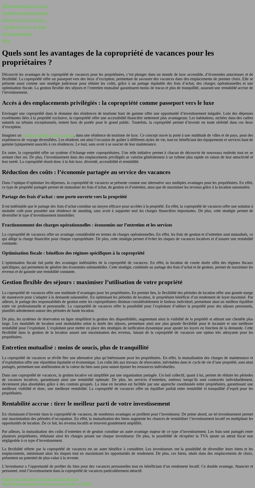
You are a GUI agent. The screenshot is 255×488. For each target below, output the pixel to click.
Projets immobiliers (17, 34)
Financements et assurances (23, 20)
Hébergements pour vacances (25, 6)
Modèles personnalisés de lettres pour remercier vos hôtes (47, 484)
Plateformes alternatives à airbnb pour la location (40, 479)
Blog (6, 41)
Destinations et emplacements (25, 13)
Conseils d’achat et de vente (24, 27)
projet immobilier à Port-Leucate (48, 135)
